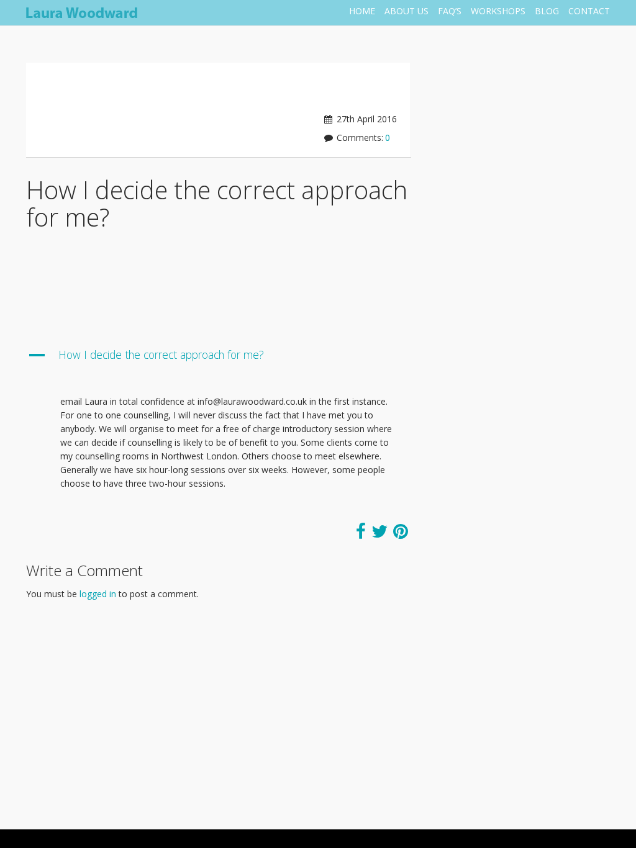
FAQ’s (449, 11)
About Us (406, 11)
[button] (218, 360)
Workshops (498, 11)
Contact (589, 11)
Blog (547, 11)
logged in (98, 594)
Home (362, 11)
